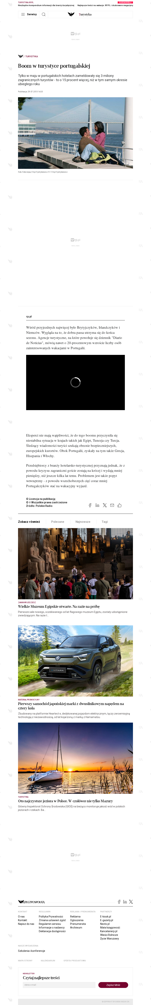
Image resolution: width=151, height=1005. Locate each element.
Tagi (105, 522)
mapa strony (25, 960)
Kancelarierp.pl (108, 931)
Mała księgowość (110, 927)
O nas (21, 916)
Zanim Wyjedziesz (27, 602)
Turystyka (31, 56)
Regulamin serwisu (50, 923)
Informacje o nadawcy (52, 927)
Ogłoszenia (76, 920)
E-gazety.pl (106, 920)
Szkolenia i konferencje (31, 950)
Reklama (75, 916)
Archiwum (76, 927)
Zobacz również (29, 522)
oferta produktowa (75, 960)
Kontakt (22, 920)
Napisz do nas (26, 923)
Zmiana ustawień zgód (52, 920)
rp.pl (29, 316)
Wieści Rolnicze (109, 934)
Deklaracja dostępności (52, 931)
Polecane (57, 522)
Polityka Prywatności (51, 916)
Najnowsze (83, 522)
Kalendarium (48, 960)
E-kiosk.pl (105, 916)
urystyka (85, 14)
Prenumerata (78, 923)
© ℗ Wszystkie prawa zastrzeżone (46, 502)
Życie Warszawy (109, 938)
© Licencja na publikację (41, 498)
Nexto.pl (105, 923)
